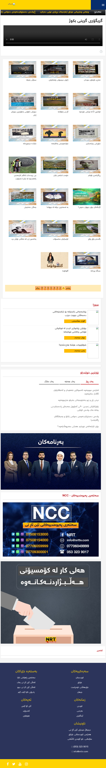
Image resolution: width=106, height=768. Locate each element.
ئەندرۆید (26, 711)
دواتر (38, 288)
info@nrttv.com (81, 751)
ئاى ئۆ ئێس (26, 706)
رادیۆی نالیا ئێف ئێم (26, 692)
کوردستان (80, 677)
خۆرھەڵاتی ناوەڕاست (79, 687)
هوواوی (26, 716)
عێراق (80, 682)
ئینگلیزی (79, 716)
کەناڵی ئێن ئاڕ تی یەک (26, 682)
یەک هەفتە (70, 381)
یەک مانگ (49, 381)
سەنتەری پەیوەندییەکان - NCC (81, 496)
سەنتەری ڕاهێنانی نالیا (26, 677)
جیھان (79, 692)
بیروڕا (96, 305)
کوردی (79, 706)
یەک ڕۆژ (89, 381)
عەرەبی (80, 711)
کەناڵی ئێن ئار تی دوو (26, 687)
